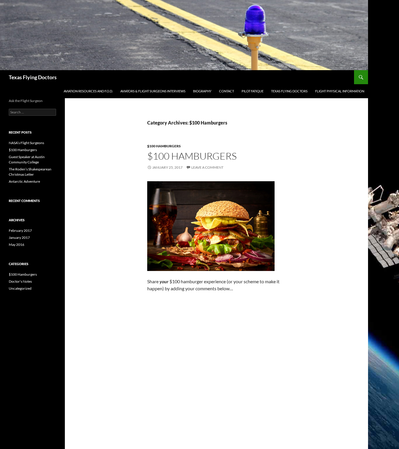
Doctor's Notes (20, 281)
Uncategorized (20, 288)
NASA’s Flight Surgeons (26, 143)
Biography (202, 91)
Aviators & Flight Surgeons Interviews (152, 91)
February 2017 (20, 230)
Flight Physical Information (339, 91)
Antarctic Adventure (24, 181)
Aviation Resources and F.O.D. (88, 91)
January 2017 (19, 237)
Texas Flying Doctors (33, 77)
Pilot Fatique (252, 91)
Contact (226, 91)
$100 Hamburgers (164, 146)
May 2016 (16, 244)
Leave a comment (207, 167)
